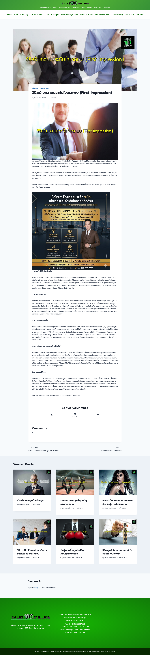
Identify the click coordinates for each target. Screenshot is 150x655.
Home (9, 14)
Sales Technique (51, 14)
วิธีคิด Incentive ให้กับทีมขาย (111, 449)
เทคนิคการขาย (44, 88)
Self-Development (103, 14)
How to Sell (37, 14)
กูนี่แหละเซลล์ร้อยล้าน (40, 98)
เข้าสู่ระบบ (37, 587)
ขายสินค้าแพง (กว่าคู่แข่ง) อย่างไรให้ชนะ (73, 502)
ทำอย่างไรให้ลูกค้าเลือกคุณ (30, 500)
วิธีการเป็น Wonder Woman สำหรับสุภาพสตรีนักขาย (117, 502)
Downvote (98, 415)
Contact (139, 14)
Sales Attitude (86, 14)
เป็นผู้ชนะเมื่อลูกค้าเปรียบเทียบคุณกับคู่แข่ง (72, 551)
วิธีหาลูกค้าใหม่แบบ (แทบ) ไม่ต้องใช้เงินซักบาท (117, 551)
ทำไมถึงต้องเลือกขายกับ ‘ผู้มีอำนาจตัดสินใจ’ (44, 449)
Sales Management (69, 14)
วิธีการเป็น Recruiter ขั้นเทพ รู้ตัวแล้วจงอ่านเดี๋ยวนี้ (32, 551)
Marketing (118, 14)
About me (129, 14)
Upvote (51, 415)
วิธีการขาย (35, 88)
